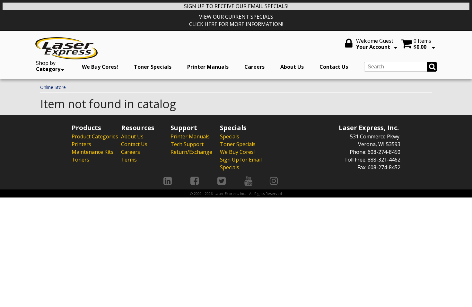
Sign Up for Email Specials (241, 163)
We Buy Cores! (100, 66)
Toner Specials (152, 66)
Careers (254, 66)
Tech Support (187, 144)
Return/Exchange (191, 151)
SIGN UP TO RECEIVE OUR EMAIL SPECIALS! (236, 6)
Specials (229, 136)
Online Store (53, 87)
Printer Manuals (208, 66)
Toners (80, 159)
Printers (81, 144)
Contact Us (333, 66)
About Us (292, 66)
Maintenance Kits (92, 151)
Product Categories (95, 136)
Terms (129, 159)
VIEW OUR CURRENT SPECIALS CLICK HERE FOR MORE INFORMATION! (236, 20)
